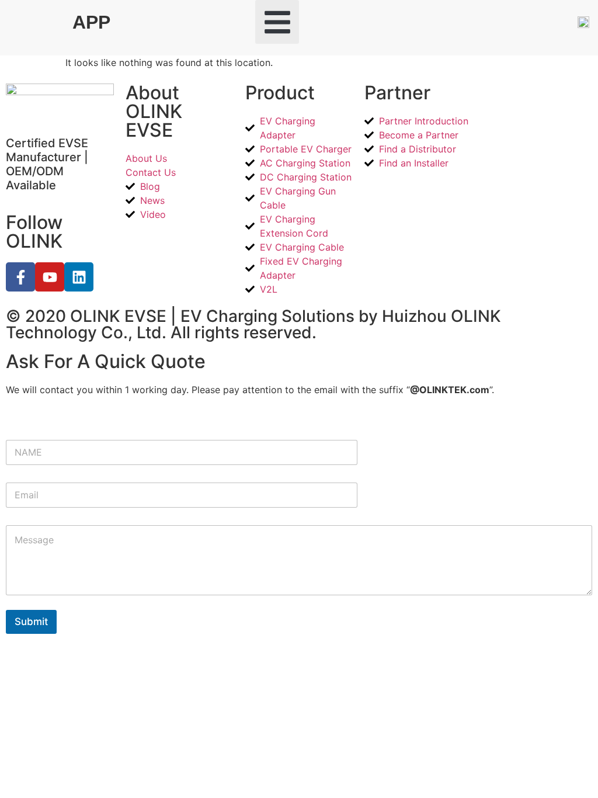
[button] (277, 22)
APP (91, 22)
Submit (31, 621)
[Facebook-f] (20, 277)
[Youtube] (49, 277)
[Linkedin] (78, 277)
